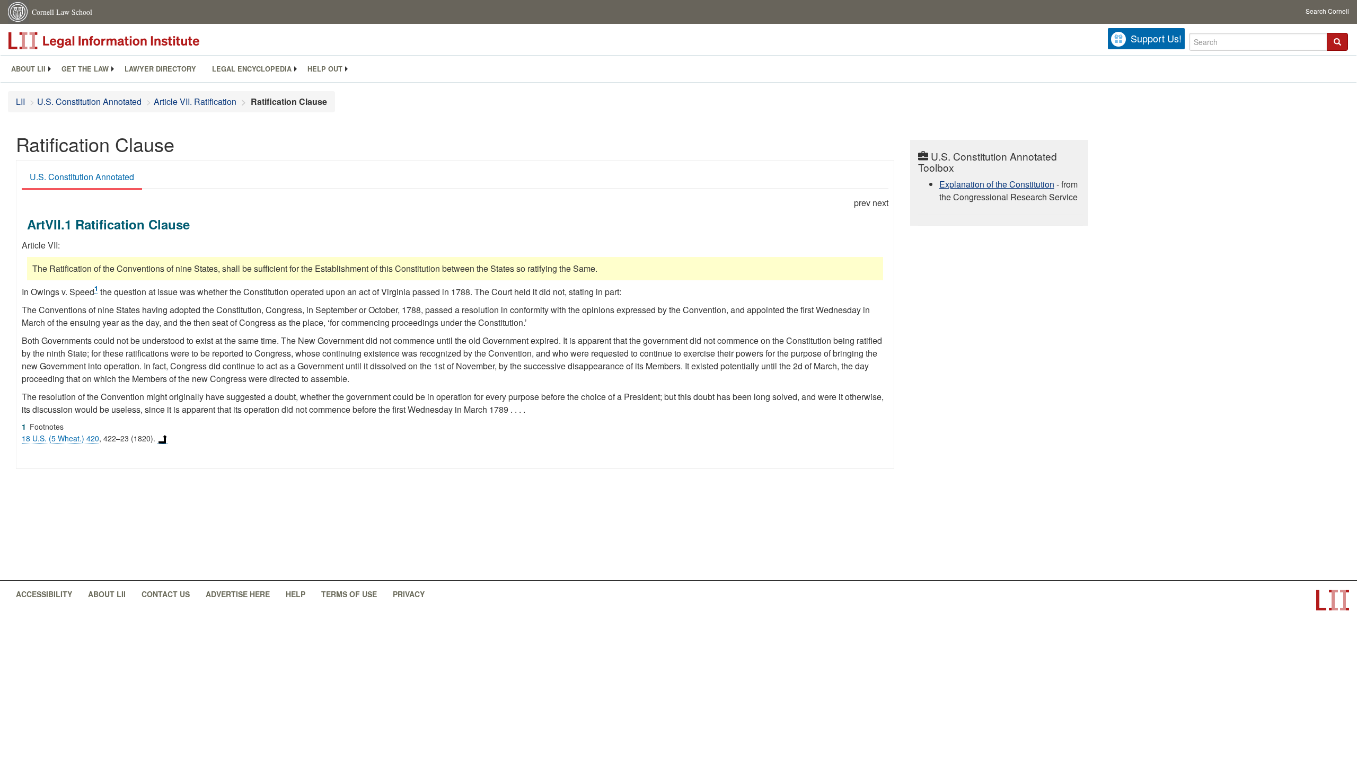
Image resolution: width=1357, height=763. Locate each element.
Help (295, 594)
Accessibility (44, 594)
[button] (1337, 42)
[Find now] (1337, 42)
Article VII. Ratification (195, 101)
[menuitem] (28, 69)
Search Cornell (1327, 10)
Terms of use (349, 594)
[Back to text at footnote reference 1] (162, 438)
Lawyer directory (160, 69)
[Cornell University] (18, 12)
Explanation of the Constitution (996, 184)
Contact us (166, 594)
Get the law (85, 69)
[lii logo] (127, 40)
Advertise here (238, 594)
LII (20, 101)
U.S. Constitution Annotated (89, 101)
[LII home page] (1332, 600)
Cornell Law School (62, 12)
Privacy (409, 594)
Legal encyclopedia (252, 69)
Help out (324, 69)
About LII (28, 69)
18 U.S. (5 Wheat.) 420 (60, 438)
